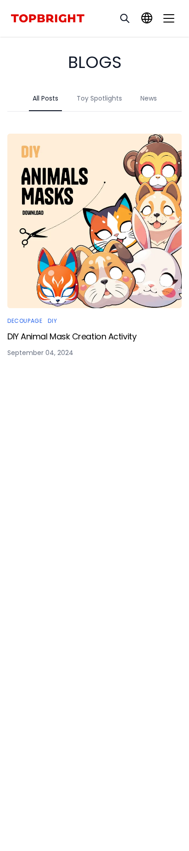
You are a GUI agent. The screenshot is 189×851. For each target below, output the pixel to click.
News (148, 98)
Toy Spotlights (99, 98)
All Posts (45, 98)
